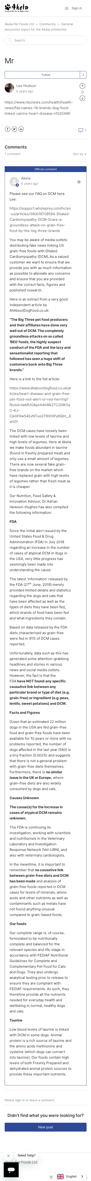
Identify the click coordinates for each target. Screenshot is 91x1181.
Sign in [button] (77, 8)
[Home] (17, 10)
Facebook (7, 129)
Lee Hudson (26, 85)
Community (47, 24)
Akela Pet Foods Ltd (19, 24)
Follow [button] (46, 74)
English (71, 1176)
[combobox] (70, 1176)
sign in (20, 1100)
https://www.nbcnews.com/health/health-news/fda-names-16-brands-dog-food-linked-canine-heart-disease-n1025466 (39, 108)
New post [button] (45, 1127)
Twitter (14, 129)
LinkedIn (21, 129)
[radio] (82, 85)
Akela (25, 178)
